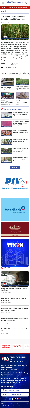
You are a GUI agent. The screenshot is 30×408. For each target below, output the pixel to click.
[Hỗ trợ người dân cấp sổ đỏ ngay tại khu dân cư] (6, 142)
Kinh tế (3, 11)
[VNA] (10, 399)
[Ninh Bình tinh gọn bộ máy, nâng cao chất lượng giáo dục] (6, 160)
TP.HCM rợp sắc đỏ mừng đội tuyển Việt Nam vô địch (20, 131)
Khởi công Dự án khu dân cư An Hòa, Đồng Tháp (21, 102)
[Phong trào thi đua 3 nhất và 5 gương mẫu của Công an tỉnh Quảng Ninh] (6, 124)
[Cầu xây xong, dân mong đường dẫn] (7, 82)
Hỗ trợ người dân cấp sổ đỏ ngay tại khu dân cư (20, 140)
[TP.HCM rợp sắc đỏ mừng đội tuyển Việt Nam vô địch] (6, 133)
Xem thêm (15, 167)
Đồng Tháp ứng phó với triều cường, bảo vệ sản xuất (22, 88)
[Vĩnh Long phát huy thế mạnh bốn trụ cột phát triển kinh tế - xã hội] (7, 95)
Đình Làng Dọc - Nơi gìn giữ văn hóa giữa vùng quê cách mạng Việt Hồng (21, 150)
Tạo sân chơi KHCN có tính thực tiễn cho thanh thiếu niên (20, 114)
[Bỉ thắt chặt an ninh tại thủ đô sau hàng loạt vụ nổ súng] (15, 279)
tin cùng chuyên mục (13, 109)
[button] (14, 265)
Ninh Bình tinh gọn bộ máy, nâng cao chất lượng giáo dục (20, 159)
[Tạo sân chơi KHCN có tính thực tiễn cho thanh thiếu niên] (6, 115)
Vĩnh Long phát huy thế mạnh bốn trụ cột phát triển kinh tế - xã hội (7, 102)
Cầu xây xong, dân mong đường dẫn (6, 88)
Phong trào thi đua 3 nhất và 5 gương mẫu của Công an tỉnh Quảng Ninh (21, 123)
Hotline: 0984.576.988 (12, 390)
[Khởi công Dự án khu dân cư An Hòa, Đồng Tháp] (22, 95)
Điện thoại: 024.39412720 (13, 395)
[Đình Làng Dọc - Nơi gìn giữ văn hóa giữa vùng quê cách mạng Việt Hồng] (6, 151)
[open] (3, 3)
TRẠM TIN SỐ (12, 7)
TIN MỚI (3, 7)
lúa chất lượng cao (14, 73)
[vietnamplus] (17, 346)
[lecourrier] (6, 346)
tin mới (7, 268)
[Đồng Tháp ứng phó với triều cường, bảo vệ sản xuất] (22, 81)
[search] (27, 3)
